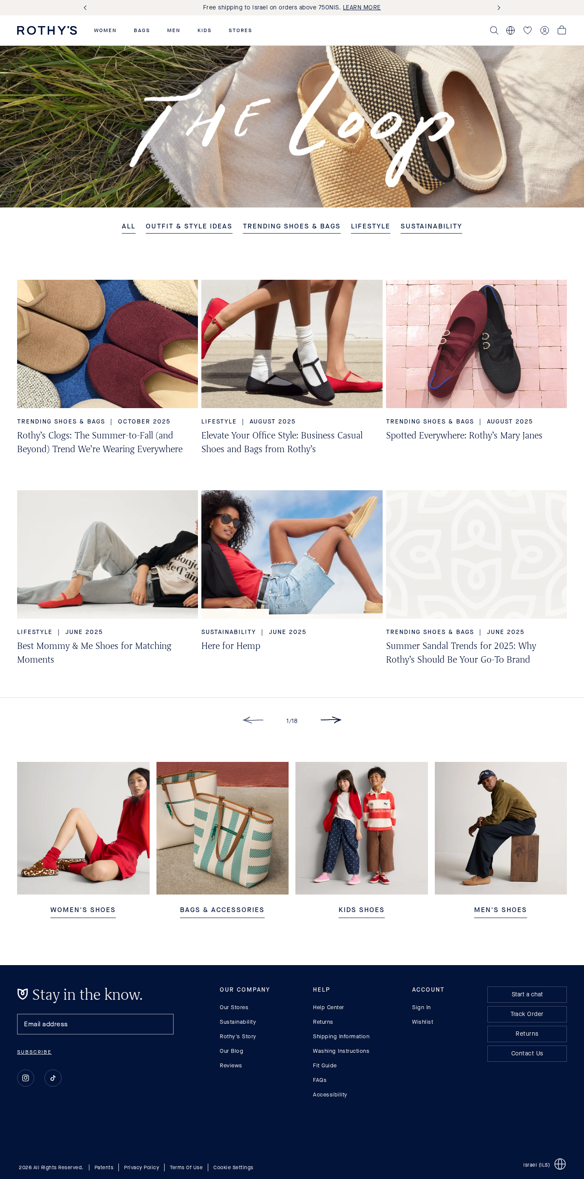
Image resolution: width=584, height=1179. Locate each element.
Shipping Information (341, 1036)
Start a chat (527, 994)
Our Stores (234, 1007)
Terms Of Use (186, 1167)
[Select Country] (510, 30)
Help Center (328, 1007)
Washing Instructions (341, 1051)
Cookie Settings (233, 1167)
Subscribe (34, 1052)
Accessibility (330, 1094)
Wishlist (422, 1021)
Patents (104, 1167)
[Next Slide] (497, 8)
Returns (323, 1021)
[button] (105, 30)
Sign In (421, 1007)
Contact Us (527, 1053)
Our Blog (231, 1051)
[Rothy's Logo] (47, 30)
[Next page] (331, 721)
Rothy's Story (238, 1036)
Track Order (527, 1014)
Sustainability (238, 1021)
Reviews (231, 1065)
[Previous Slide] (87, 8)
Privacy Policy (141, 1167)
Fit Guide (325, 1065)
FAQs (320, 1080)
